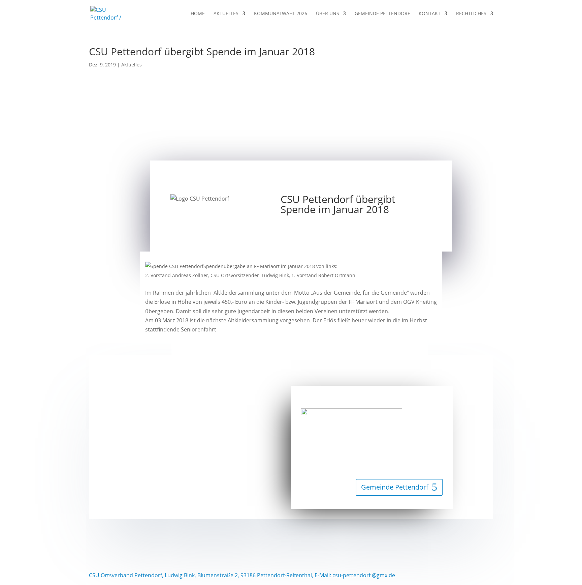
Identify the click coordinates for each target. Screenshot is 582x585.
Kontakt (430, 14)
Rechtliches (471, 14)
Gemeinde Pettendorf (382, 14)
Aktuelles (226, 14)
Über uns (327, 14)
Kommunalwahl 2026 (280, 14)
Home (198, 14)
